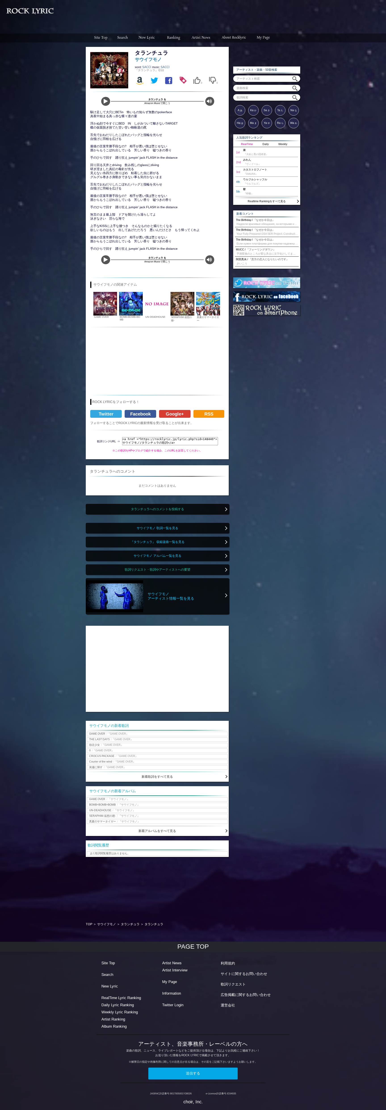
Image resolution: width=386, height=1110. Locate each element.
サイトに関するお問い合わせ (244, 974)
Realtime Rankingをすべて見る (267, 201)
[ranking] (173, 37)
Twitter (106, 414)
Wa (293, 123)
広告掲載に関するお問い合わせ (246, 995)
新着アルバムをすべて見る (157, 831)
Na (293, 110)
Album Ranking (114, 1026)
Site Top (108, 963)
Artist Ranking (113, 1019)
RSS (208, 414)
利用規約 (228, 963)
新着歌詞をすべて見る (157, 776)
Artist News (172, 963)
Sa (267, 110)
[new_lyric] (147, 37)
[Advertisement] (221, 14)
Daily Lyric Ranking (117, 1005)
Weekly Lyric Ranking (119, 1012)
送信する (193, 1073)
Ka (253, 110)
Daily (265, 144)
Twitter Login (172, 1005)
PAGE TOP (193, 946)
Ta (280, 110)
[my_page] (263, 37)
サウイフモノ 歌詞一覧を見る (157, 528)
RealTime (247, 144)
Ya (267, 123)
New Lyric (109, 986)
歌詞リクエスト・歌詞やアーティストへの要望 (157, 569)
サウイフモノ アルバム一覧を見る (157, 555)
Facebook (140, 414)
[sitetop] (100, 37)
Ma (253, 123)
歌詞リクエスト (233, 984)
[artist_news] (201, 37)
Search (107, 975)
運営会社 (228, 1005)
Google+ (175, 414)
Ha (240, 123)
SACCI (147, 67)
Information (171, 993)
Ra (280, 123)
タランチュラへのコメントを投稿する (157, 509)
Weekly (282, 144)
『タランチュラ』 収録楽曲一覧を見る (157, 542)
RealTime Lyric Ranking (121, 998)
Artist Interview (174, 970)
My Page (169, 982)
